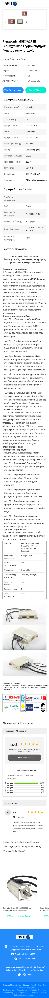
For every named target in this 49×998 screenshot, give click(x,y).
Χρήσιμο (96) (20, 817)
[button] (6, 893)
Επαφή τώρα (35, 90)
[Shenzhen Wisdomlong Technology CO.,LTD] (11, 3)
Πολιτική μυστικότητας (12, 985)
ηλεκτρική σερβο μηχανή (14, 851)
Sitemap (26, 985)
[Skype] (24, 974)
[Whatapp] (19, 974)
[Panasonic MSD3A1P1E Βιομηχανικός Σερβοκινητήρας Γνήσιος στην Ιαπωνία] (24, 13)
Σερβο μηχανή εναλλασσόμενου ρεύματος (22, 847)
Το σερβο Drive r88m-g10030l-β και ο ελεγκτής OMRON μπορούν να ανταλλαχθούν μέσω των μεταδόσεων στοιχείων (18, 909)
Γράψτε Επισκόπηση (25, 757)
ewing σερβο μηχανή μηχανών (25, 842)
